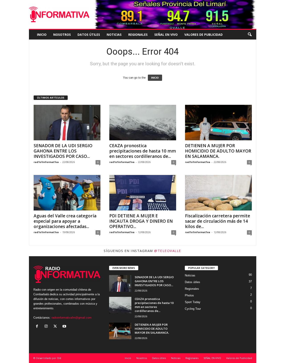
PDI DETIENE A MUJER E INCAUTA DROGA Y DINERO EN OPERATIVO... (141, 221)
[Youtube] (65, 326)
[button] (249, 35)
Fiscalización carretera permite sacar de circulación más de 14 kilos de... (217, 221)
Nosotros (62, 34)
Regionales (138, 34)
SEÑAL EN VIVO (166, 34)
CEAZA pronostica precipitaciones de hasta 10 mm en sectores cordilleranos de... (142, 151)
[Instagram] (47, 326)
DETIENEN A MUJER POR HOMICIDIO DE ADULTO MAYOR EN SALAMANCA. (218, 151)
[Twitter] (56, 326)
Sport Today (192, 302)
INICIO (155, 77)
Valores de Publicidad (203, 34)
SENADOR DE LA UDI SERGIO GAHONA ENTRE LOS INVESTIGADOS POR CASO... (63, 151)
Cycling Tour (193, 308)
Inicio (42, 34)
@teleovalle (167, 250)
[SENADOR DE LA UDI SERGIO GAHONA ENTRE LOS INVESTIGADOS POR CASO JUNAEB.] (67, 122)
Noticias (114, 34)
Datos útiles (88, 34)
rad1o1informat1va (46, 162)
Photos (189, 295)
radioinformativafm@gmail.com (71, 317)
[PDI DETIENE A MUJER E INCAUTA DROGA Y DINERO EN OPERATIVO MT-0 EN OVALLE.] (142, 192)
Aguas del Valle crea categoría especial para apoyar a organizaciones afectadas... (65, 221)
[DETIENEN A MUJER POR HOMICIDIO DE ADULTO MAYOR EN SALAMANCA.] (218, 122)
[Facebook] (38, 326)
